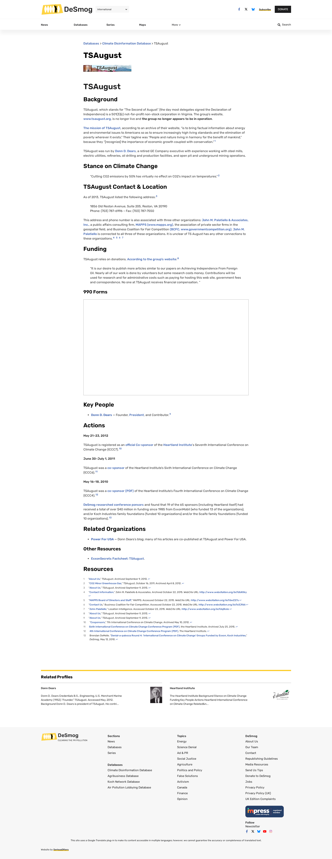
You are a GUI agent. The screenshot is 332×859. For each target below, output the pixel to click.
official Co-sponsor (139, 445)
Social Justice (186, 758)
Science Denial (187, 747)
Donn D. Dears (125, 151)
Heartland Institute (177, 445)
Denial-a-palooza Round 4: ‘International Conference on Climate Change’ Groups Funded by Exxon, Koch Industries (178, 635)
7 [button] (122, 237)
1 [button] (215, 141)
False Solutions (187, 776)
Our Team (251, 747)
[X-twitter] (246, 9)
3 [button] (156, 196)
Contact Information (102, 592)
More (175, 24)
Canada (182, 787)
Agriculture (184, 764)
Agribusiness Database (123, 776)
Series (112, 753)
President (136, 415)
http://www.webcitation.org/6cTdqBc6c (205, 609)
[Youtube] (264, 831)
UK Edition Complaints (260, 799)
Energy (182, 741)
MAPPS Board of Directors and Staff (110, 600)
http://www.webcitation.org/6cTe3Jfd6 (222, 604)
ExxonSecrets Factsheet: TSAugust (117, 558)
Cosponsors (97, 622)
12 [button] (96, 494)
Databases (91, 43)
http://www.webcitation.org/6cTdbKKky (223, 592)
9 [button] (170, 414)
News (111, 741)
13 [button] (110, 517)
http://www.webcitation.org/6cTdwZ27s (215, 600)
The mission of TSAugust (101, 128)
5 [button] (116, 237)
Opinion (182, 799)
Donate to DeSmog (258, 776)
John (92, 609)
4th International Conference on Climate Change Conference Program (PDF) (134, 631)
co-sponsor (115, 468)
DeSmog (78, 9)
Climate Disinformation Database (126, 43)
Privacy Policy (254, 787)
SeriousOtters (61, 849)
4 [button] (114, 237)
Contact (250, 753)
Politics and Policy (189, 770)
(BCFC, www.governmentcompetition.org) (201, 229)
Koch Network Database (124, 781)
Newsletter (252, 826)
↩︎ (149, 578)
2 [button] (218, 175)
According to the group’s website (151, 259)
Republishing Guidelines (261, 758)
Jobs (248, 781)
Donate (283, 9)
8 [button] (178, 258)
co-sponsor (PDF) (120, 491)
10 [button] (120, 448)
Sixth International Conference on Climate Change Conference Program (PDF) (134, 626)
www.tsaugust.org (97, 119)
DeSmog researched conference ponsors (113, 505)
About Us (251, 741)
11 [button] (96, 471)
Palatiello (101, 609)
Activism (183, 781)
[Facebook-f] (239, 9)
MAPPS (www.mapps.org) (154, 224)
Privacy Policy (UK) (258, 793)
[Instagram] (270, 831)
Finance (182, 793)
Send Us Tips (254, 770)
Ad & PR (182, 753)
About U (94, 578)
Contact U (95, 604)
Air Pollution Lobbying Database (129, 787)
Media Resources (256, 764)
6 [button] (119, 237)
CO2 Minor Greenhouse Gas (105, 583)
